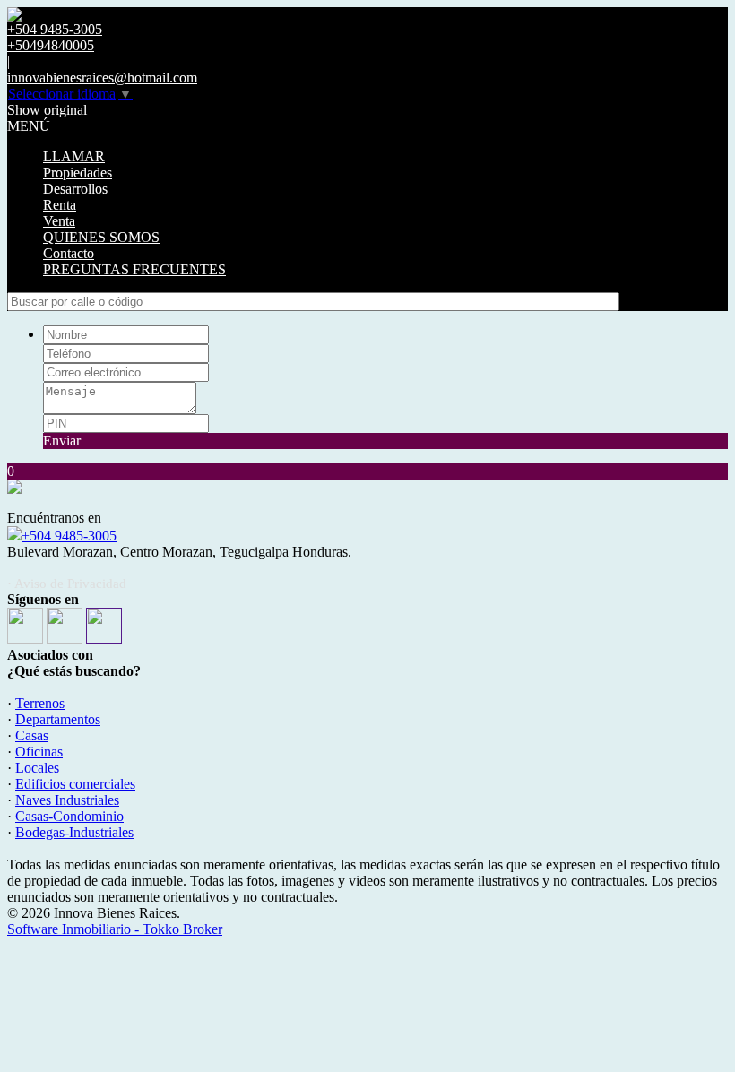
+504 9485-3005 (69, 535)
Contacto (68, 253)
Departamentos (57, 719)
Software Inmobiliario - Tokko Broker (114, 929)
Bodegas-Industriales (74, 832)
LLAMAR (74, 156)
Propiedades (77, 172)
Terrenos (40, 703)
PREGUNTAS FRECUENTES (134, 269)
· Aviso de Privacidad (66, 583)
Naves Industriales (67, 800)
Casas (31, 735)
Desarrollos (75, 188)
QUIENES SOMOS (101, 237)
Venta (59, 221)
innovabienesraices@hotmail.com (102, 77)
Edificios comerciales (75, 783)
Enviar (62, 440)
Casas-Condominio (69, 816)
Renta (59, 204)
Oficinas (39, 751)
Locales (37, 767)
